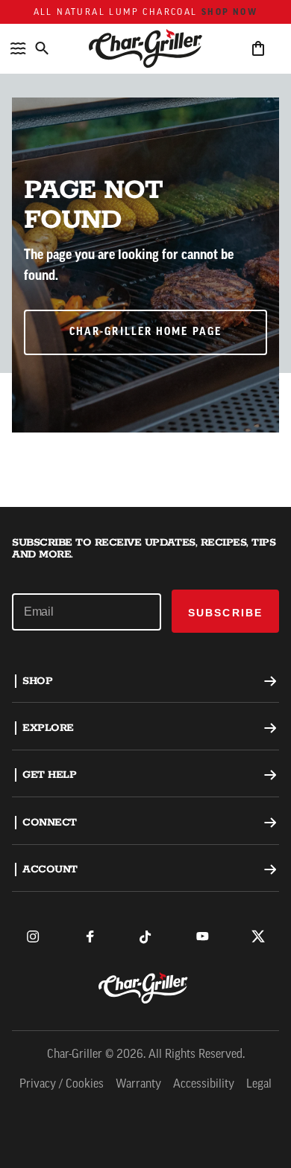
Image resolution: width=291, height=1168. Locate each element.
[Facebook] (89, 936)
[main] (145, 253)
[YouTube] (202, 936)
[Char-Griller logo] (145, 987)
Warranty (138, 1085)
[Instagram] (33, 936)
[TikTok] (145, 936)
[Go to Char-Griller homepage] (145, 48)
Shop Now (229, 11)
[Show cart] (258, 48)
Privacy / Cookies (61, 1085)
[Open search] (42, 48)
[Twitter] (258, 936)
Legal (259, 1085)
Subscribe (225, 613)
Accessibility (203, 1085)
